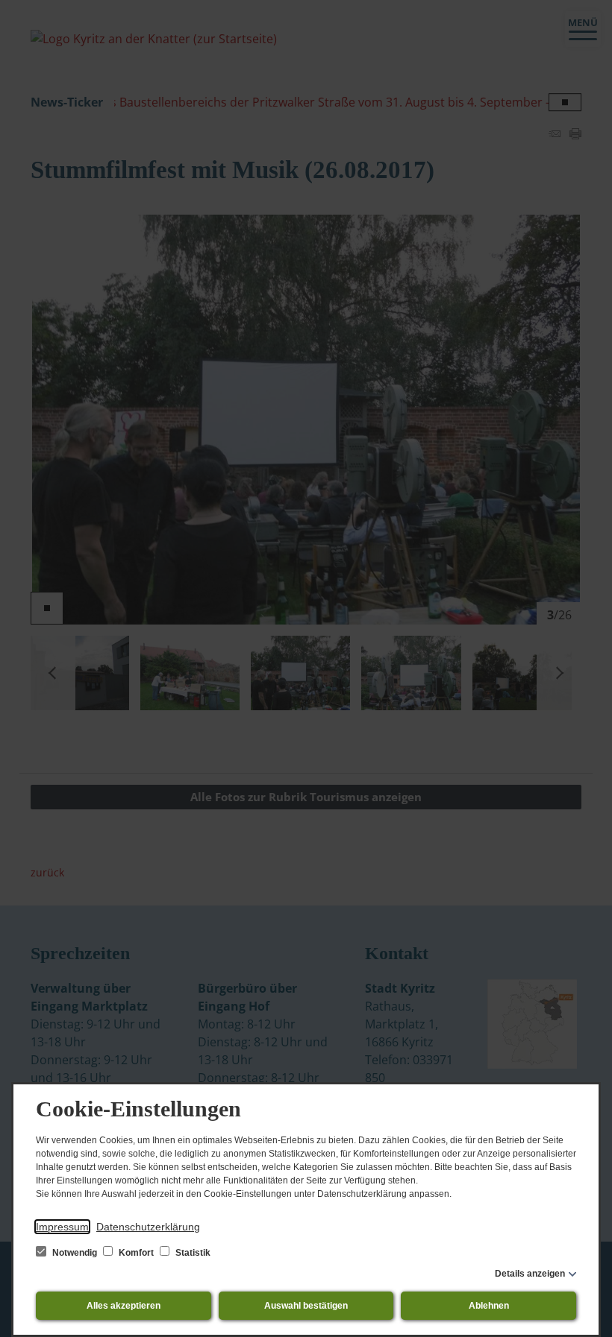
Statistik (191, 1253)
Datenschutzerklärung (148, 1227)
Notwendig (74, 1253)
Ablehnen (489, 1305)
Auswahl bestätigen (306, 1305)
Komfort (136, 1253)
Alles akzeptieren (123, 1305)
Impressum (62, 1227)
